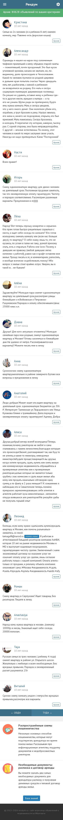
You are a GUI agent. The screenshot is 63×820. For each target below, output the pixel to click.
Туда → (47, 712)
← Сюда (16, 712)
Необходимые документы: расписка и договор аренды (36, 766)
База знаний (31, 798)
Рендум (31, 4)
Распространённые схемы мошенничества (35, 727)
